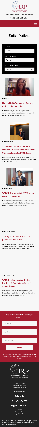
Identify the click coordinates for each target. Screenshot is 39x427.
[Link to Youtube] (21, 18)
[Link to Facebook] (13, 18)
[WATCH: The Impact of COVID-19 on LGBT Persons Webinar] (19, 177)
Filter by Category (12, 65)
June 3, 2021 (6, 98)
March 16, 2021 (7, 188)
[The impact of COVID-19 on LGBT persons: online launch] (19, 221)
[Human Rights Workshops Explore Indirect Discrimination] (19, 87)
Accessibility (12, 422)
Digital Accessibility (23, 422)
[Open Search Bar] (31, 24)
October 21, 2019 (8, 275)
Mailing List (10, 14)
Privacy (19, 410)
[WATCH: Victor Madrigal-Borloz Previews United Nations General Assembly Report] (19, 264)
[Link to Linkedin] (17, 18)
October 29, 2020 (8, 231)
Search (8, 47)
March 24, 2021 (7, 141)
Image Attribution (19, 414)
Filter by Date (10, 56)
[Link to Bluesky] (25, 18)
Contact (30, 14)
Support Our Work (21, 14)
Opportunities (19, 412)
